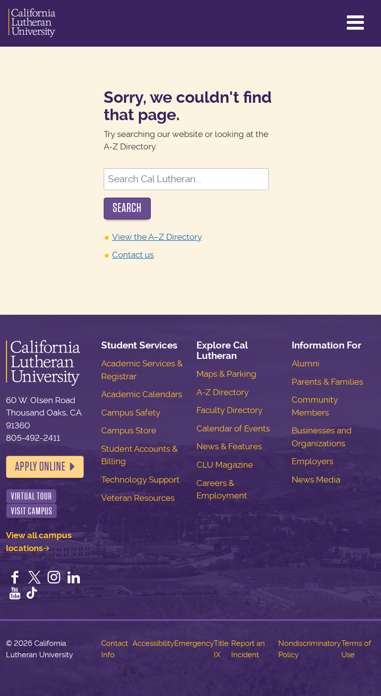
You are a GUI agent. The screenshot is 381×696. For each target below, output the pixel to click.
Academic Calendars (141, 394)
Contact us (133, 255)
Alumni (305, 363)
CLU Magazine (224, 465)
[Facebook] (15, 578)
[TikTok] (32, 594)
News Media (316, 480)
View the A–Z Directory (157, 237)
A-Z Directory (222, 392)
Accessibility (153, 643)
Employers (312, 461)
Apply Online (40, 467)
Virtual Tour (31, 496)
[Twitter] (35, 578)
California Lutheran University (32, 23)
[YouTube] (15, 594)
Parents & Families (327, 382)
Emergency (194, 643)
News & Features (229, 446)
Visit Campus (32, 511)
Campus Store (128, 430)
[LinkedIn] (74, 578)
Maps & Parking (226, 374)
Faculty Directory (229, 410)
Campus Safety (130, 413)
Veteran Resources (138, 498)
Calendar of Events (233, 428)
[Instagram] (54, 578)
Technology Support (140, 480)
